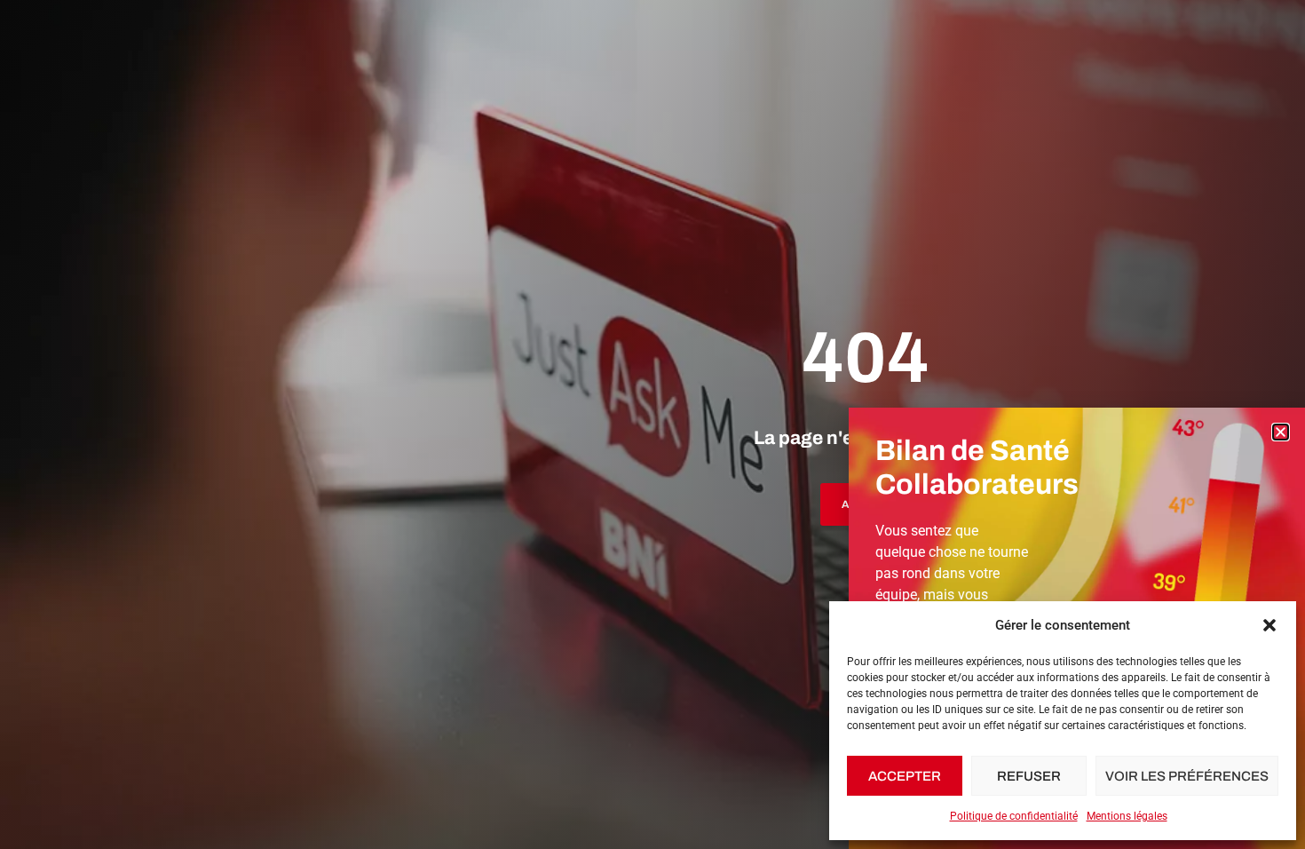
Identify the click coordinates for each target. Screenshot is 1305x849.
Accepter (904, 776)
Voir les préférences (1187, 776)
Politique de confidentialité (1014, 816)
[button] (1269, 625)
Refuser (1029, 776)
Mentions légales (1127, 816)
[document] (652, 424)
